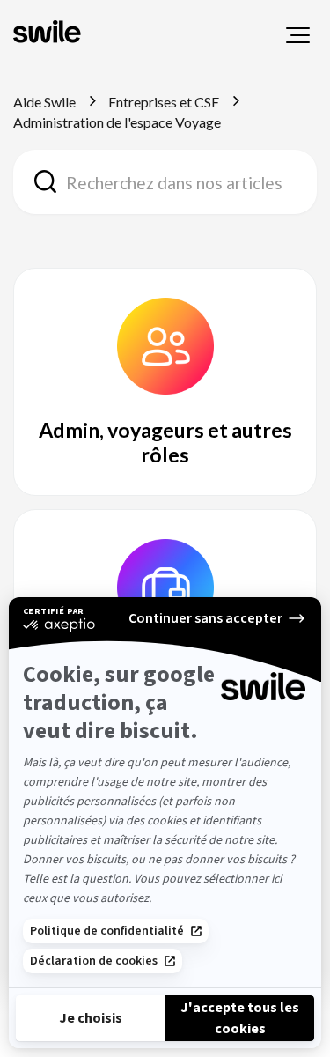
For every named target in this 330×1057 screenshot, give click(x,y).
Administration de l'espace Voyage (117, 122)
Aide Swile (44, 101)
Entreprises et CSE (163, 101)
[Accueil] (48, 33)
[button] (298, 35)
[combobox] (165, 182)
